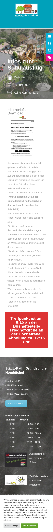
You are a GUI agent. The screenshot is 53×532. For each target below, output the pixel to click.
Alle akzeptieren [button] (29, 526)
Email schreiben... (16, 403)
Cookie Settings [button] (11, 526)
